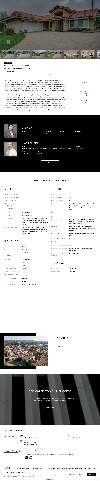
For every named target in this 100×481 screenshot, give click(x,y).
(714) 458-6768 (50, 133)
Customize (81, 474)
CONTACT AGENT (50, 162)
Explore (61, 346)
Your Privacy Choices (50, 479)
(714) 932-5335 (79, 148)
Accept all (91, 474)
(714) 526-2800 (75, 437)
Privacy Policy (91, 468)
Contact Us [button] (50, 407)
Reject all (71, 474)
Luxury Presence (38, 468)
